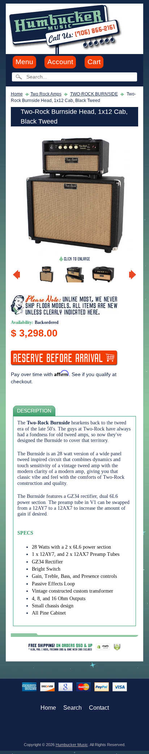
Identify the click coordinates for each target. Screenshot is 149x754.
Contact (99, 708)
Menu (24, 62)
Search (72, 708)
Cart (94, 62)
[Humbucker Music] (66, 28)
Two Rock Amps (45, 94)
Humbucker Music (72, 744)
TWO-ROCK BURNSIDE (94, 94)
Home (17, 94)
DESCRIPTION (34, 411)
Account (60, 62)
